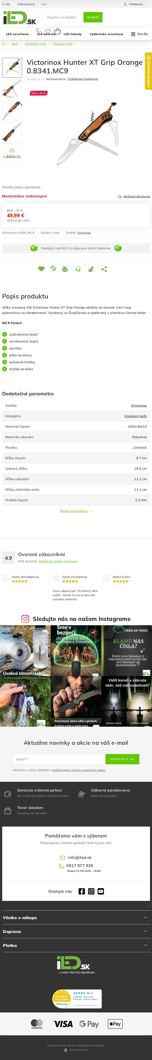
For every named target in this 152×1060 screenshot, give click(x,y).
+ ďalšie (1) (12, 156)
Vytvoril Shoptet (78, 1049)
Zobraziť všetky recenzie (58, 561)
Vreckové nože (135, 416)
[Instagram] (91, 891)
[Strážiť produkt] (92, 269)
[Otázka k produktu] (79, 269)
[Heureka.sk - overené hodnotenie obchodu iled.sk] (77, 998)
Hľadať (93, 17)
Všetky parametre (74, 511)
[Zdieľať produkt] (105, 269)
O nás (6, 4)
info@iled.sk (80, 857)
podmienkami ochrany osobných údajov (79, 770)
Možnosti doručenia (137, 196)
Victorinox (84, 232)
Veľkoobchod (26, 4)
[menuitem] (73, 34)
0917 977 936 (39, 31)
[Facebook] (82, 891)
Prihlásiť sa (122, 759)
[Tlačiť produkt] (66, 269)
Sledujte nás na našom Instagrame (82, 618)
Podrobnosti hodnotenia (83, 79)
